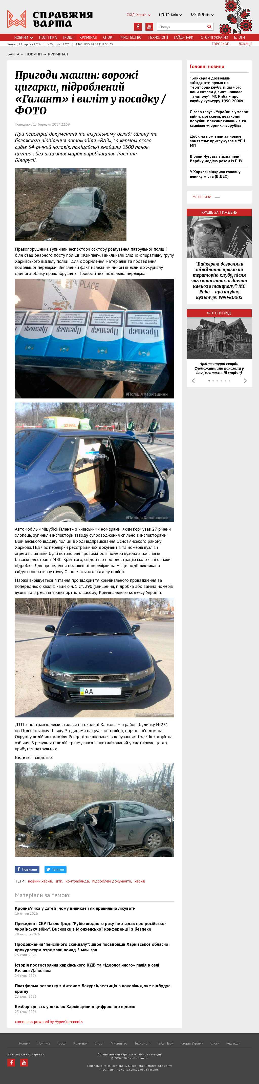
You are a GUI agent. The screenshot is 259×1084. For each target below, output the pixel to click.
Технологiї (158, 37)
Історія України (214, 37)
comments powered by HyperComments (49, 1021)
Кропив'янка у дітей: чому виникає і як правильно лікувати (75, 908)
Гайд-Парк (183, 37)
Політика (48, 37)
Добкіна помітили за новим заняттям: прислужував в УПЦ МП (217, 141)
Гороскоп (220, 44)
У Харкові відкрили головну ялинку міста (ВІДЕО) (215, 174)
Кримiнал (58, 53)
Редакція (233, 1043)
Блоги (239, 37)
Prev (193, 380)
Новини (21, 37)
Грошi (68, 37)
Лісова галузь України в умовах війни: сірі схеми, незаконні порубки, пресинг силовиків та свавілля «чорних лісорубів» (219, 118)
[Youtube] (149, 27)
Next (245, 380)
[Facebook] (138, 27)
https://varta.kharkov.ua (50, 19)
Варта (13, 53)
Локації (245, 44)
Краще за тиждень (219, 212)
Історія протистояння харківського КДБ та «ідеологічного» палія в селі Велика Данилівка (87, 967)
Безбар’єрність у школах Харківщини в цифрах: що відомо (75, 1006)
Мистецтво (131, 37)
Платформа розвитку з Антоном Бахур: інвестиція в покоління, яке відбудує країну (92, 988)
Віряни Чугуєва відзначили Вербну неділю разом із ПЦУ (216, 158)
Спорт (109, 37)
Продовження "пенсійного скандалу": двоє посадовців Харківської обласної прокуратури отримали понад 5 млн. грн (92, 947)
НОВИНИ (33, 53)
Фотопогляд (219, 313)
